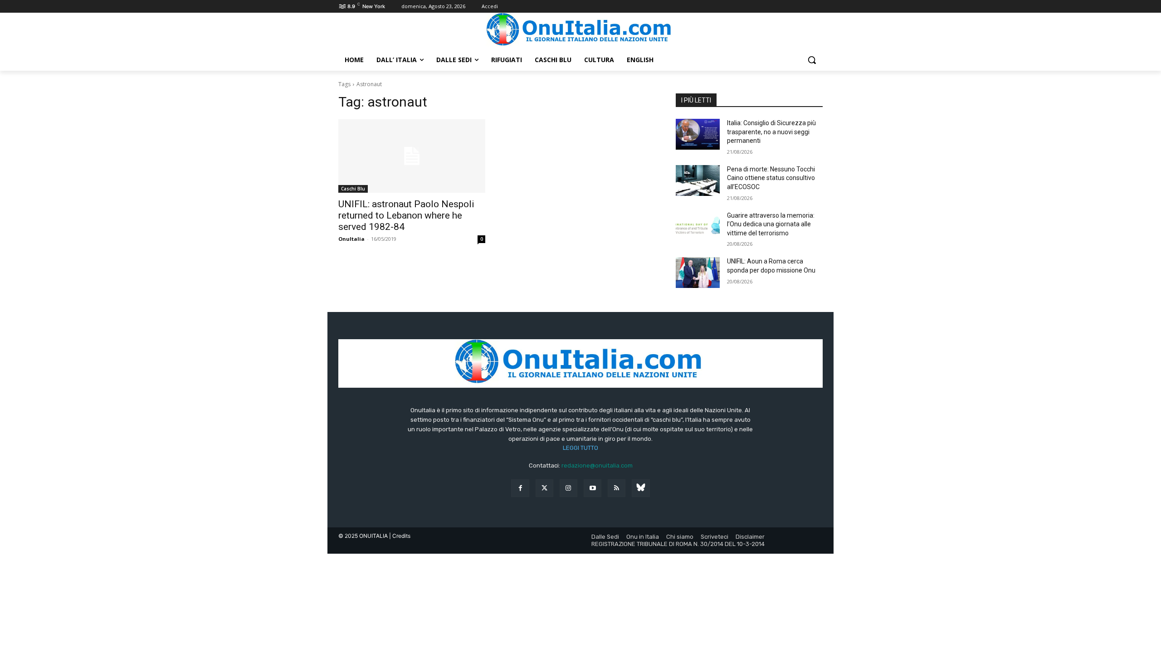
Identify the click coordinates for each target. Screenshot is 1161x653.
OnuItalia (351, 238)
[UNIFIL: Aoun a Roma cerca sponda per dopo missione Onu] (698, 272)
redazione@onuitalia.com (597, 465)
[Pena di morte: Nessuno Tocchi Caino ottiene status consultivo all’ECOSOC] (698, 180)
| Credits (399, 535)
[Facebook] (520, 488)
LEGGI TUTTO (580, 447)
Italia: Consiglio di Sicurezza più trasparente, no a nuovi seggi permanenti (771, 131)
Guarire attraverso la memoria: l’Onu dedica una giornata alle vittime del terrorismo (771, 224)
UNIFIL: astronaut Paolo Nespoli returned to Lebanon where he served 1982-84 (406, 215)
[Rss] (616, 488)
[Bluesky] (640, 488)
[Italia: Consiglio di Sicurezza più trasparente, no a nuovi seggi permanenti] (698, 134)
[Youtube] (592, 488)
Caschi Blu (353, 188)
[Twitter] (544, 488)
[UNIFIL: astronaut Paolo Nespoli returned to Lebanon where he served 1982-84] (411, 156)
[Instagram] (568, 488)
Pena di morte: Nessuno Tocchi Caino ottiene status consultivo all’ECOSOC (771, 178)
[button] (812, 60)
